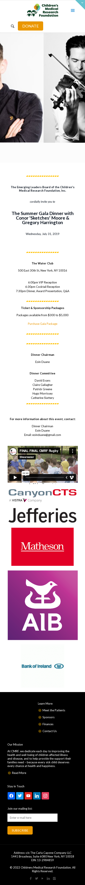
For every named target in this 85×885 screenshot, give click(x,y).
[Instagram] (54, 878)
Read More (19, 773)
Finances (47, 724)
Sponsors (48, 717)
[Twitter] (36, 878)
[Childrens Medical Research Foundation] (43, 9)
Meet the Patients (53, 710)
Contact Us (49, 731)
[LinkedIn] (48, 878)
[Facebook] (31, 878)
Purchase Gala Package (42, 323)
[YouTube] (42, 878)
